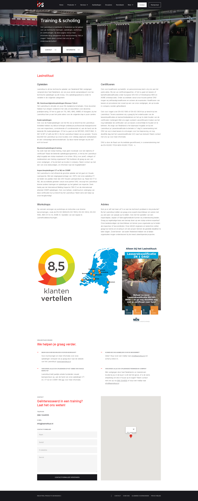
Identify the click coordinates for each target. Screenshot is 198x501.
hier (63, 380)
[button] (71, 5)
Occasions (108, 5)
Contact (142, 5)
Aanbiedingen (96, 5)
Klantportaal (155, 5)
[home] (40, 5)
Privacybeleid (156, 496)
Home (61, 5)
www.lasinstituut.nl (64, 361)
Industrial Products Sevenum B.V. (49, 496)
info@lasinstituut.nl (138, 356)
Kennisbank (120, 5)
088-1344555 (122, 381)
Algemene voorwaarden (140, 496)
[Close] (133, 429)
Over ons (126, 496)
